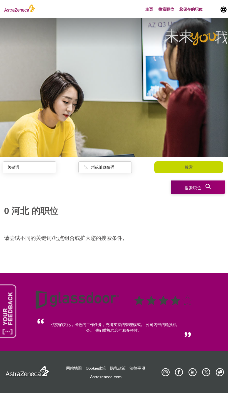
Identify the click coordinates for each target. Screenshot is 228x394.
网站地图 (74, 368)
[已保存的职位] (212, 10)
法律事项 (137, 368)
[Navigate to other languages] (223, 9)
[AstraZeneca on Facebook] (179, 372)
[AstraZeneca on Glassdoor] (219, 372)
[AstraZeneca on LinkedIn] (193, 372)
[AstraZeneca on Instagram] (165, 372)
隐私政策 (118, 368)
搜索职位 (166, 9)
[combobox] (105, 167)
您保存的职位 (191, 9)
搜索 (189, 167)
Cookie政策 (96, 368)
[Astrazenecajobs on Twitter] (206, 372)
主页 (149, 9)
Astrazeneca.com (106, 377)
